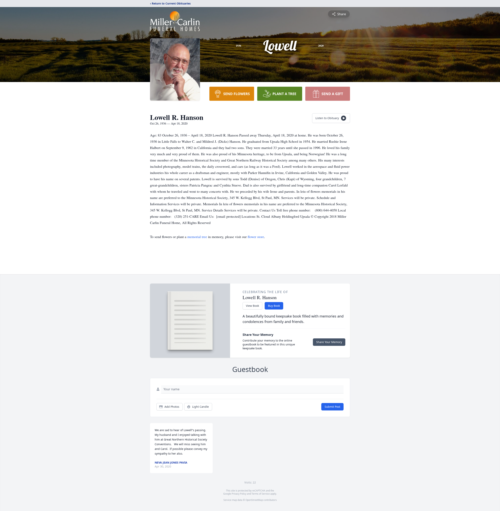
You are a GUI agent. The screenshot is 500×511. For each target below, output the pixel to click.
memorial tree (197, 236)
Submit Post (332, 406)
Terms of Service (261, 493)
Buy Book (274, 306)
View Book (252, 306)
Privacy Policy (239, 493)
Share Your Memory (329, 342)
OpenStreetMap (254, 500)
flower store (256, 236)
